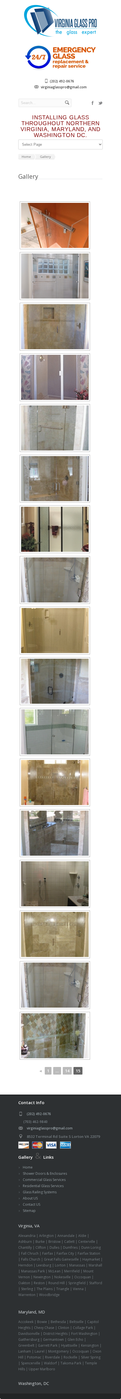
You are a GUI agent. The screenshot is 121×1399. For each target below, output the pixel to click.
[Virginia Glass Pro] (61, 36)
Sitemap (29, 1210)
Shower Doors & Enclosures (45, 1173)
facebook (92, 103)
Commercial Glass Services (44, 1179)
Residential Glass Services (43, 1185)
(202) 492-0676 (62, 81)
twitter (100, 103)
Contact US (31, 1204)
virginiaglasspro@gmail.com (64, 87)
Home (28, 1167)
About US (30, 1198)
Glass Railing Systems (40, 1192)
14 (67, 1070)
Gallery (25, 1157)
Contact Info (31, 1102)
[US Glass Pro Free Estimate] (60, 69)
